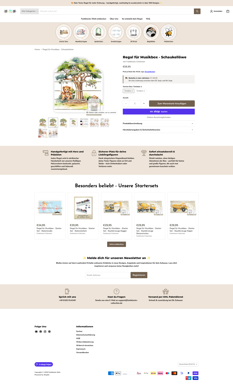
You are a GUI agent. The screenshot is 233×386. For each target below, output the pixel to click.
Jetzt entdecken (116, 244)
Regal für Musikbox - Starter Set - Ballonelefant (82, 229)
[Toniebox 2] (141, 93)
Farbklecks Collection (135, 61)
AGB (78, 338)
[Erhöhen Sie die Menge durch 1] (144, 103)
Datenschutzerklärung (85, 335)
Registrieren (139, 275)
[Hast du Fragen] (116, 296)
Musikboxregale (81, 41)
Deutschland (187, 364)
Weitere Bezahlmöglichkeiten (159, 117)
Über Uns (114, 19)
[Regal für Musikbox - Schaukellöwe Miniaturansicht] (43, 122)
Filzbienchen (168, 41)
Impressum (80, 349)
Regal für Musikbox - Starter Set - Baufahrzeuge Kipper (182, 229)
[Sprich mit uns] (67, 296)
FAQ (148, 19)
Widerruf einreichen (84, 345)
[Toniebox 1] (129, 93)
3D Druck (133, 41)
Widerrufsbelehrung (85, 342)
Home (37, 49)
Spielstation (98, 41)
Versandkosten (150, 72)
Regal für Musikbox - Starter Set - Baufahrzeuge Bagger (115, 229)
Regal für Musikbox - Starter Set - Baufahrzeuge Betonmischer (148, 231)
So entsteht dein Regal (132, 19)
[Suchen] (197, 11)
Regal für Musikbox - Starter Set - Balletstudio (49, 229)
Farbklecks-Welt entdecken (93, 19)
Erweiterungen (116, 41)
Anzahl (125, 98)
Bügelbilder (151, 41)
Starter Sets (63, 41)
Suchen (79, 331)
